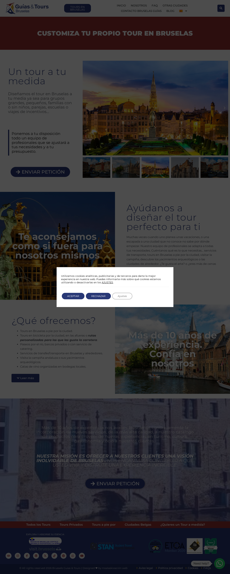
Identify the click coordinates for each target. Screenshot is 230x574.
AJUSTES (107, 282)
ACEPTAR (73, 296)
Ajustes (122, 296)
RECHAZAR (98, 296)
